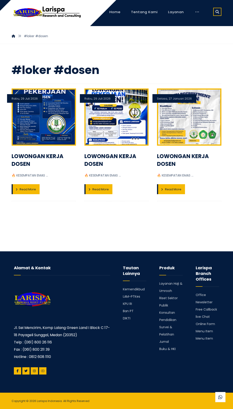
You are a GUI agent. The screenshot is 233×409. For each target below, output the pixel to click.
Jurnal (164, 341)
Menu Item (204, 331)
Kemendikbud (134, 289)
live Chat (203, 316)
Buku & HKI (167, 349)
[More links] (197, 12)
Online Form (205, 324)
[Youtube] (42, 371)
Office (201, 295)
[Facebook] (17, 371)
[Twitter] (26, 371)
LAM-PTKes (131, 296)
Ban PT (128, 311)
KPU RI (127, 303)
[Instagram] (34, 371)
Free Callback (206, 309)
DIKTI (126, 318)
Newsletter (204, 302)
